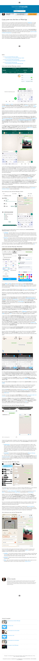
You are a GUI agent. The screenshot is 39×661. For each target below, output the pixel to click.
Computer (16, 8)
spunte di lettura (20, 301)
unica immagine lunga (24, 389)
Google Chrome (17, 492)
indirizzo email (33, 289)
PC (5, 488)
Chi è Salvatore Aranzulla (11, 655)
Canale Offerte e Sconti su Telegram (10, 14)
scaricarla (34, 106)
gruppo (4, 299)
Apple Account (25, 289)
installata (24, 284)
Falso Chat (6, 237)
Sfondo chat (24, 311)
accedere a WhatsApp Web (12, 490)
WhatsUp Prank (7, 444)
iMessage (29, 453)
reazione (3, 382)
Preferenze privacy (22, 656)
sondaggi (26, 378)
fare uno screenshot (30, 506)
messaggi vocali (33, 322)
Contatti (23, 655)
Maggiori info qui (28, 561)
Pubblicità (26, 655)
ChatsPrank (6, 232)
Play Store (26, 105)
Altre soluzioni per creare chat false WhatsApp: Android (15, 57)
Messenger (33, 453)
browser (27, 550)
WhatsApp (30, 22)
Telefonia (19, 8)
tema (3, 313)
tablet (12, 104)
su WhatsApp (29, 177)
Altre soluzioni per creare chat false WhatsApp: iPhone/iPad (15, 60)
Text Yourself (6, 453)
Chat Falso (6, 553)
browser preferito (30, 492)
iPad (10, 283)
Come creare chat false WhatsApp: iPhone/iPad (11, 59)
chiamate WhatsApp (8, 118)
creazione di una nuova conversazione (25, 119)
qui (34, 243)
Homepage (5, 655)
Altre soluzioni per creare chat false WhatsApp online (14, 63)
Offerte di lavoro (30, 655)
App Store (16, 284)
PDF (26, 401)
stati (4, 118)
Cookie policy (18, 656)
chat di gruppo (15, 299)
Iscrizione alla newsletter (18, 655)
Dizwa (5, 560)
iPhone (6, 283)
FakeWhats (6, 557)
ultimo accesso (30, 127)
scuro (10, 313)
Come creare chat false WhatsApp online (10, 62)
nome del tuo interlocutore (30, 298)
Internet (23, 8)
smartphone (7, 104)
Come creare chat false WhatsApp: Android (11, 56)
